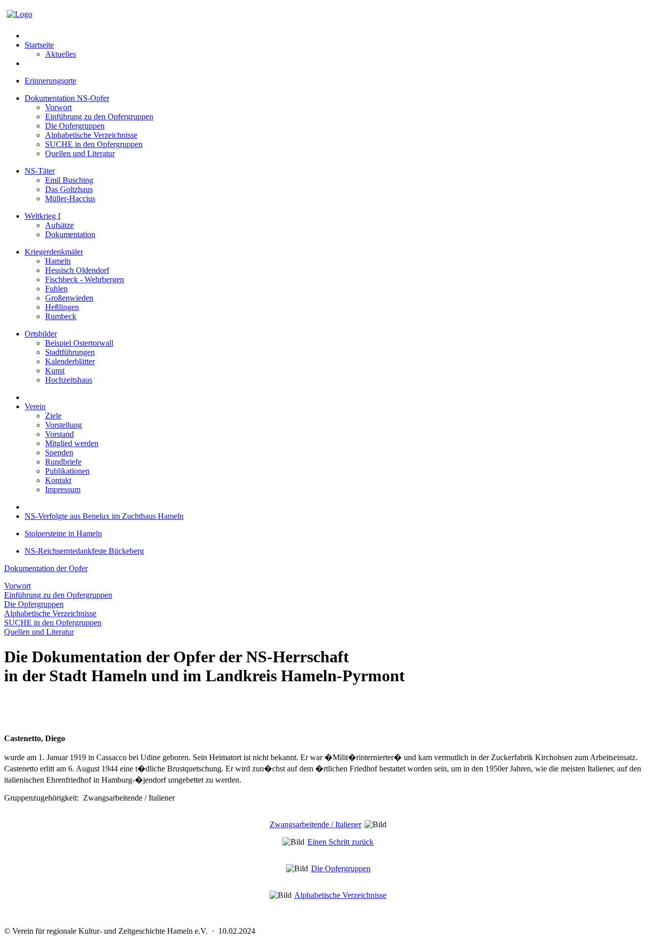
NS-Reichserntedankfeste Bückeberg (84, 551)
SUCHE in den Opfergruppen (93, 144)
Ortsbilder (41, 333)
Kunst (55, 370)
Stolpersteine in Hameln (63, 533)
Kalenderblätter (70, 361)
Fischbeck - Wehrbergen (84, 279)
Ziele (53, 415)
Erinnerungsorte (50, 80)
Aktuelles (60, 54)
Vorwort (58, 107)
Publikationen (67, 471)
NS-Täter (40, 170)
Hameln (58, 261)
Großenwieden (69, 297)
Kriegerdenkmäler (54, 251)
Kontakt (58, 480)
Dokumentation (70, 234)
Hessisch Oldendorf (77, 270)
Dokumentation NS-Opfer (67, 98)
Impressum (62, 489)
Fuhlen (56, 288)
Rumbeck (60, 316)
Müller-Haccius (70, 198)
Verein (35, 406)
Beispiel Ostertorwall (79, 343)
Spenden (59, 452)
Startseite (39, 44)
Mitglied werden (71, 443)
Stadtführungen (70, 352)
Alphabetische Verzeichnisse (91, 135)
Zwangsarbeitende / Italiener (315, 824)
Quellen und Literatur (80, 153)
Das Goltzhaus (69, 189)
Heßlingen (62, 307)
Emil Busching (69, 180)
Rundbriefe (63, 461)
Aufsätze (59, 225)
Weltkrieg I (42, 216)
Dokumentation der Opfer (46, 568)
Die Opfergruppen (75, 125)
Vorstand (59, 434)
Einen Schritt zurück (341, 841)
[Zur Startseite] (19, 14)
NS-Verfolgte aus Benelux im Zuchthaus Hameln (104, 516)
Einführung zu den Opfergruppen (99, 116)
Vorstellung (63, 425)
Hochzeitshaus (68, 379)
